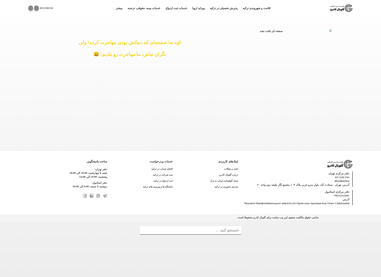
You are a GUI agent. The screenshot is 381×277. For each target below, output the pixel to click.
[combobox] (190, 230)
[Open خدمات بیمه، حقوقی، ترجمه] (126, 8)
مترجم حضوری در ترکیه (226, 186)
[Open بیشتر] (114, 8)
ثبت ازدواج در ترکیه (163, 180)
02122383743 (46, 8)
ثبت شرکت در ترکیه (163, 175)
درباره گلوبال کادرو (228, 175)
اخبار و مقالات (231, 169)
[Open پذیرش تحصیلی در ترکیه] (208, 8)
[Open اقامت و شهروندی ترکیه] (241, 8)
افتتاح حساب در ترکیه (162, 169)
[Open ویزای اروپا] (190, 8)
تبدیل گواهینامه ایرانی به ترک (224, 180)
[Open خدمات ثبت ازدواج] (164, 8)
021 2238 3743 (342, 177)
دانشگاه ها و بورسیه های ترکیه (158, 186)
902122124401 (342, 195)
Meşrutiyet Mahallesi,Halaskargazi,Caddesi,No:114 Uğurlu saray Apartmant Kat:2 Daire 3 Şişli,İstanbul (296, 203)
